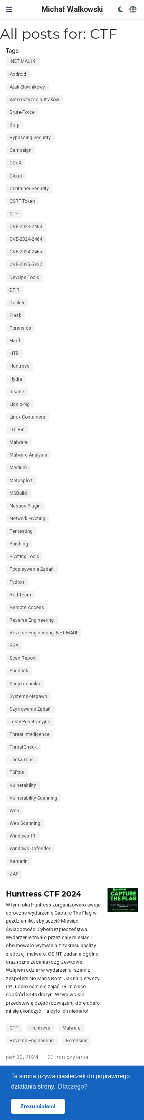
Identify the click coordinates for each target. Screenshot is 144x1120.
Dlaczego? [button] (73, 1086)
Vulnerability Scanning (33, 798)
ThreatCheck (23, 747)
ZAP (14, 874)
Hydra (16, 379)
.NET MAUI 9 (23, 61)
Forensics (20, 328)
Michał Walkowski (72, 9)
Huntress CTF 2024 (43, 893)
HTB (14, 353)
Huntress (20, 366)
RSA (14, 645)
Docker (17, 302)
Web (14, 810)
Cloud (16, 176)
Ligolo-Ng (20, 404)
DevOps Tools (24, 277)
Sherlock (19, 670)
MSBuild (18, 493)
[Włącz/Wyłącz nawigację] (9, 9)
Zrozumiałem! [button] (38, 1106)
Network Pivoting (27, 518)
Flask (15, 315)
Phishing (19, 544)
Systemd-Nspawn (28, 696)
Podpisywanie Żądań (32, 569)
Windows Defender (30, 848)
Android (18, 74)
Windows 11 (23, 836)
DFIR (15, 290)
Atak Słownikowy (27, 87)
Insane (17, 391)
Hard (15, 340)
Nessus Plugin (25, 506)
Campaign (20, 150)
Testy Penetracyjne (30, 721)
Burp (15, 125)
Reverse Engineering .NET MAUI (43, 633)
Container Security (29, 188)
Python (17, 582)
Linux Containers (27, 417)
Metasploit (21, 480)
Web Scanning (25, 823)
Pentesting (21, 531)
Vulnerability (23, 785)
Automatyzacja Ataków (34, 99)
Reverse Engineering (32, 620)
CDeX (16, 163)
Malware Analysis (28, 455)
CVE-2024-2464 (26, 239)
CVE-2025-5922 (26, 264)
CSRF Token (22, 201)
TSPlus (17, 772)
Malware (19, 442)
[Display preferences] (120, 9)
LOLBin (17, 429)
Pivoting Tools (24, 556)
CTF (14, 214)
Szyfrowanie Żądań (30, 709)
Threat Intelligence (30, 734)
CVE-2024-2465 (26, 252)
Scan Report (23, 658)
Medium (18, 467)
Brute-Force (22, 112)
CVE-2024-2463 (26, 226)
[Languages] (133, 9)
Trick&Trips (22, 759)
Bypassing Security (30, 137)
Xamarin (19, 861)
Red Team (20, 595)
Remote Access (27, 607)
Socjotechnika (25, 683)
